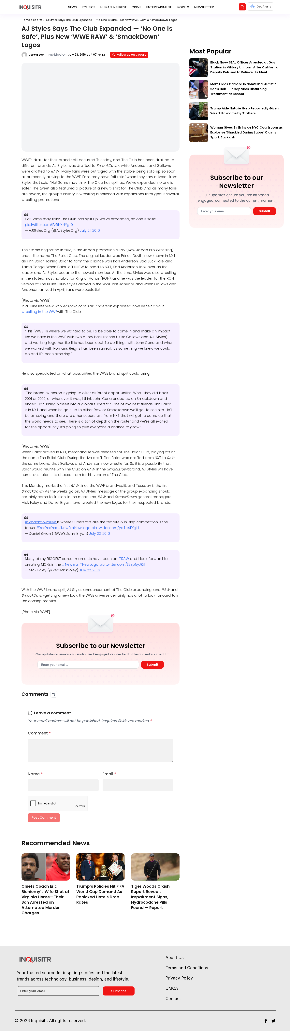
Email (109, 774)
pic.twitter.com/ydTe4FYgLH (116, 527)
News (72, 7)
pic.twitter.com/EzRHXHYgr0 (49, 224)
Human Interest (113, 7)
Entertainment (159, 7)
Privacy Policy (179, 978)
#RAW (124, 558)
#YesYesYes (47, 527)
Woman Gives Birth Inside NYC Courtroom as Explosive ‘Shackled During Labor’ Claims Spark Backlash (246, 132)
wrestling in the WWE (39, 311)
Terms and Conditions (187, 967)
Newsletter (204, 7)
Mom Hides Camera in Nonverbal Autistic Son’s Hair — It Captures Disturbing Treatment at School (243, 89)
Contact (173, 998)
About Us (175, 957)
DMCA (172, 988)
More (181, 7)
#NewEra (70, 564)
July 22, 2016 (99, 533)
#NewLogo (89, 564)
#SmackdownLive (41, 522)
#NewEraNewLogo (75, 527)
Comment (39, 733)
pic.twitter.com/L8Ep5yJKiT (122, 564)
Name (35, 774)
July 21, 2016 (90, 230)
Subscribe (118, 991)
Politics (88, 7)
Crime (136, 7)
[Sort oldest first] (54, 694)
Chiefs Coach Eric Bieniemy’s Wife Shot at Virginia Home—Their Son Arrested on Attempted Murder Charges (45, 900)
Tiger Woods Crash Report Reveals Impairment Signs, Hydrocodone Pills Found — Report (150, 897)
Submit (152, 664)
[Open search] (242, 6)
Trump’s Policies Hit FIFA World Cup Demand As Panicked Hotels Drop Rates (100, 894)
